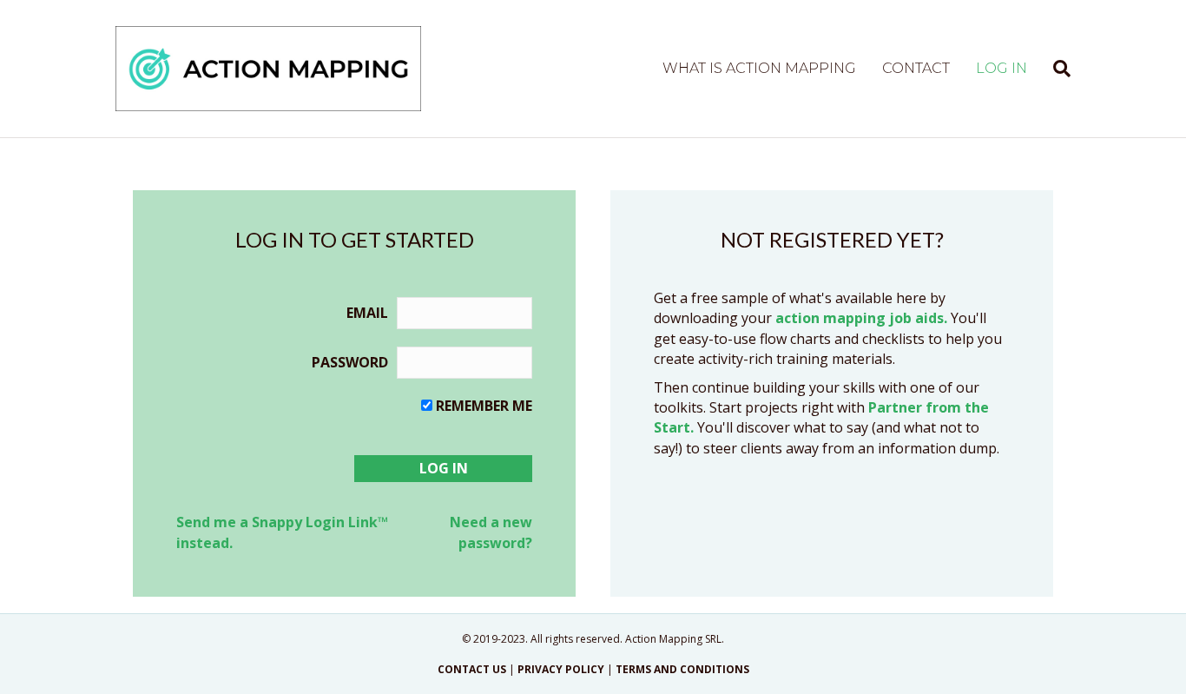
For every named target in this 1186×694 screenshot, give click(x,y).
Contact (916, 68)
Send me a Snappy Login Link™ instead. (282, 532)
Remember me (484, 405)
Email (367, 312)
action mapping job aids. (861, 317)
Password (350, 362)
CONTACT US (472, 669)
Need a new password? (491, 532)
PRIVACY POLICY (560, 669)
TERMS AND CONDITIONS (682, 669)
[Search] (1055, 69)
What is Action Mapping (759, 68)
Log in (1001, 68)
